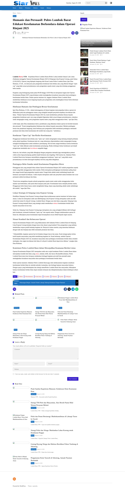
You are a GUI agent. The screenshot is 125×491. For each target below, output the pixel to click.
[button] (106, 2)
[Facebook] (65, 289)
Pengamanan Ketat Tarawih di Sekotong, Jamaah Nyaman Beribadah (66, 335)
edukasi (55, 203)
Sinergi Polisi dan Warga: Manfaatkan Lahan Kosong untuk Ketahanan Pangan (22, 335)
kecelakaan (33, 148)
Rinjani (69, 276)
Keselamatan (29, 276)
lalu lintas (39, 276)
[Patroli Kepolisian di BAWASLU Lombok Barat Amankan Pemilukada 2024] (84, 90)
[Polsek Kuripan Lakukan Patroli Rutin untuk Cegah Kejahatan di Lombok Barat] (84, 53)
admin (18, 32)
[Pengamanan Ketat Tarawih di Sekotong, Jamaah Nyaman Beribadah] (68, 325)
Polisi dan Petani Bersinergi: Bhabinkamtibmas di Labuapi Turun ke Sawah (68, 313)
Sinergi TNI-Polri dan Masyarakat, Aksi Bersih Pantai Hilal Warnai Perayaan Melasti (44, 313)
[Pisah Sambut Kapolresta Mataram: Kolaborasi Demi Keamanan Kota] (23, 303)
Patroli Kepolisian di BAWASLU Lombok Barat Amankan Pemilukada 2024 (100, 89)
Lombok (47, 276)
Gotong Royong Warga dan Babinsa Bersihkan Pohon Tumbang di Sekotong (45, 335)
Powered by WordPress (19, 486)
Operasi (55, 276)
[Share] (76, 33)
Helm (21, 276)
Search (82, 13)
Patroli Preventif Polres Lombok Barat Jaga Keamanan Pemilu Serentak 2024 (100, 80)
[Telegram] (73, 289)
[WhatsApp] (76, 289)
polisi (61, 276)
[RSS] (14, 479)
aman (37, 254)
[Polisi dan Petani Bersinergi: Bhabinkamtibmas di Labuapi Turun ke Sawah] (68, 303)
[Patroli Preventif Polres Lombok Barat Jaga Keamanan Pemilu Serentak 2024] (84, 81)
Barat (21, 77)
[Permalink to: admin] (15, 33)
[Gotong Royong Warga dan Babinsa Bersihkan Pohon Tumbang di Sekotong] (45, 325)
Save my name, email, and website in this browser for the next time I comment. (37, 374)
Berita (14, 16)
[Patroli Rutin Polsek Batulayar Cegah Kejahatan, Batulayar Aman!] (84, 62)
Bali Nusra (16, 307)
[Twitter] (69, 289)
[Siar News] (26, 3)
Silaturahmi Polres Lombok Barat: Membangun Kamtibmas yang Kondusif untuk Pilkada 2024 (101, 71)
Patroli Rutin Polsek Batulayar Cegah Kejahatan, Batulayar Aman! (100, 61)
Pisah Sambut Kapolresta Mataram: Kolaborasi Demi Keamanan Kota (22, 312)
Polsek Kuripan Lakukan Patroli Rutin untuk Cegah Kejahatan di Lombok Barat (100, 52)
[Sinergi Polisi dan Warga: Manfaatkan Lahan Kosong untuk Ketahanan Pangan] (23, 325)
